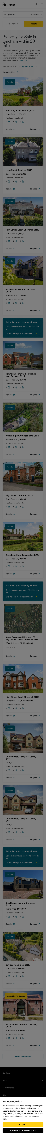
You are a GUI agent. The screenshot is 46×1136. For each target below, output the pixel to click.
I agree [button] (23, 1125)
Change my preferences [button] (23, 1130)
